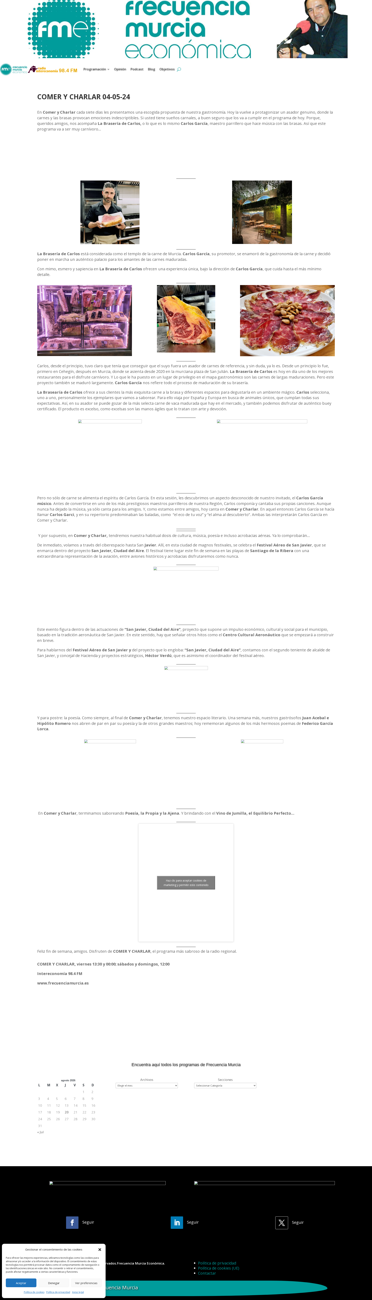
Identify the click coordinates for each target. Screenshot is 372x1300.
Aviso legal (78, 1292)
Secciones (225, 1079)
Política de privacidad (58, 1292)
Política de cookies (34, 1292)
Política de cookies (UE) (218, 1268)
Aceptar (21, 1283)
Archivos (146, 1079)
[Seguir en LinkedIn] (177, 1222)
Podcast (137, 69)
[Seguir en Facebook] (72, 1222)
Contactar (207, 1273)
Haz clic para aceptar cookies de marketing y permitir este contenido (186, 883)
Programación (94, 69)
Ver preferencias (86, 1283)
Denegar (54, 1283)
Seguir (88, 1222)
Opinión (120, 69)
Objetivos (167, 69)
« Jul (40, 1132)
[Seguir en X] (281, 1222)
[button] (100, 1250)
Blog (151, 69)
